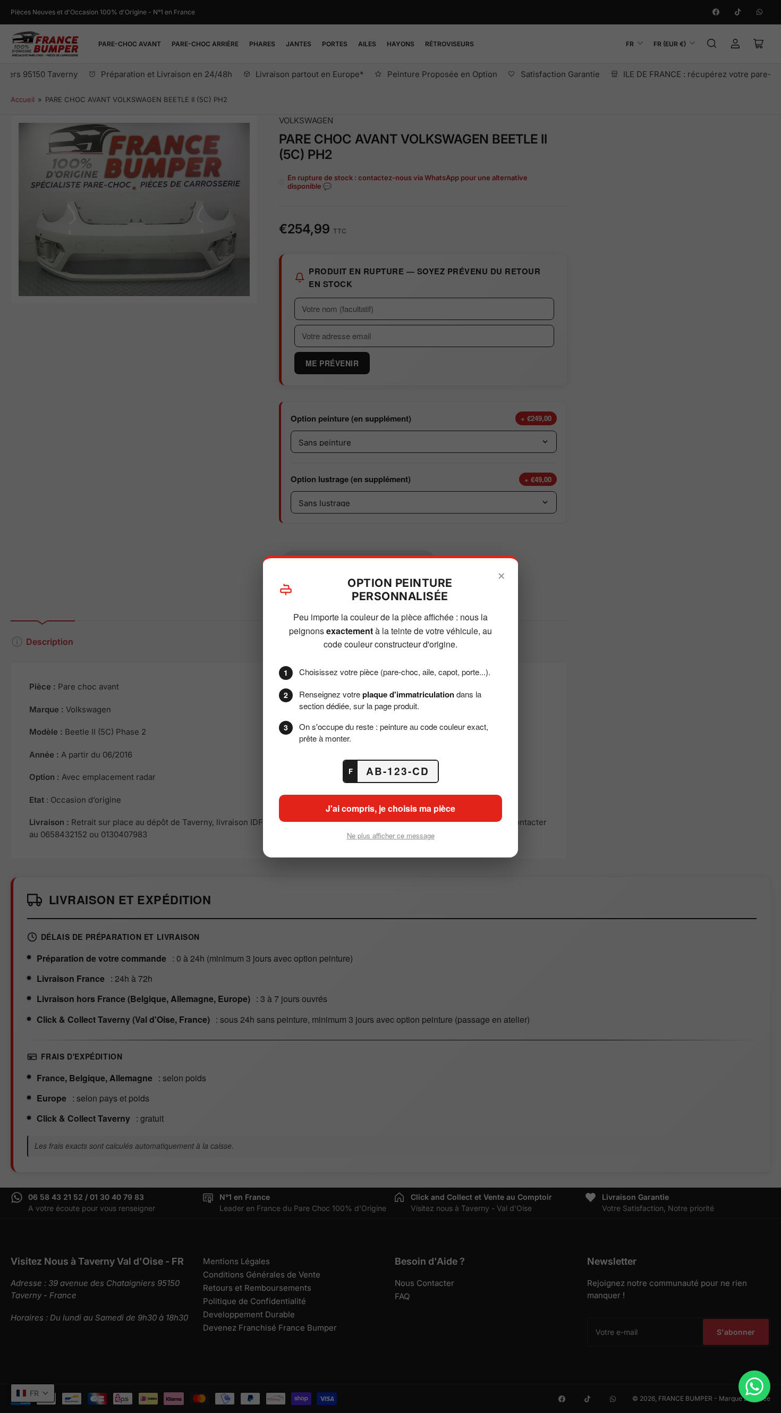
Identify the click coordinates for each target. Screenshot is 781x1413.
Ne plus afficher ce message (391, 835)
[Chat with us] (754, 1386)
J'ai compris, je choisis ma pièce (390, 808)
